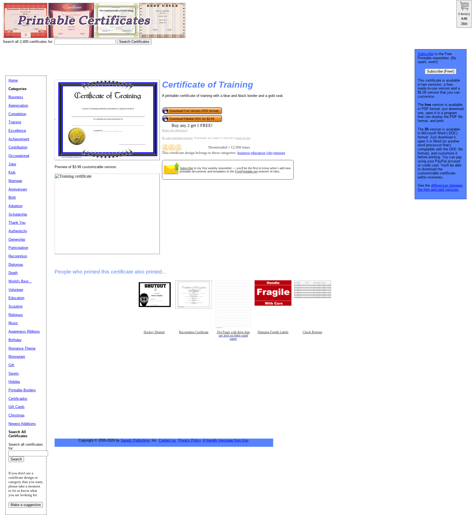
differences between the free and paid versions (440, 187)
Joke (12, 164)
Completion (17, 114)
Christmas (16, 415)
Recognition (17, 256)
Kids (12, 172)
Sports (13, 373)
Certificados (17, 399)
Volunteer (15, 290)
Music (13, 323)
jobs (269, 153)
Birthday (15, 340)
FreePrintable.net (246, 171)
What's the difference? (175, 130)
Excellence (17, 131)
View (464, 23)
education (258, 153)
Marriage (15, 181)
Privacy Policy (189, 440)
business (243, 153)
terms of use (243, 138)
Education (16, 298)
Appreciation (18, 105)
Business (15, 97)
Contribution (17, 147)
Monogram (16, 357)
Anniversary (17, 189)
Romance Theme (22, 348)
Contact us (167, 440)
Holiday (14, 382)
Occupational (18, 156)
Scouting (15, 306)
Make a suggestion (26, 505)
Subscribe (186, 168)
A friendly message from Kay (225, 440)
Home (13, 80)
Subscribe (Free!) (440, 71)
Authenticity (17, 231)
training (279, 153)
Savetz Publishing (135, 440)
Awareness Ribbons (24, 331)
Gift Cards (16, 407)
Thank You (16, 223)
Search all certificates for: (25, 446)
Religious (15, 315)
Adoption (15, 206)
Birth (12, 197)
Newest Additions (22, 424)
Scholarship (17, 214)
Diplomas (15, 265)
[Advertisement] (102, 58)
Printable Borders (22, 390)
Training (14, 122)
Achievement (18, 139)
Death (13, 273)
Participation (18, 248)
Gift (11, 365)
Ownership (16, 239)
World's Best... (20, 281)
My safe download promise (177, 138)
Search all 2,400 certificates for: (28, 42)
